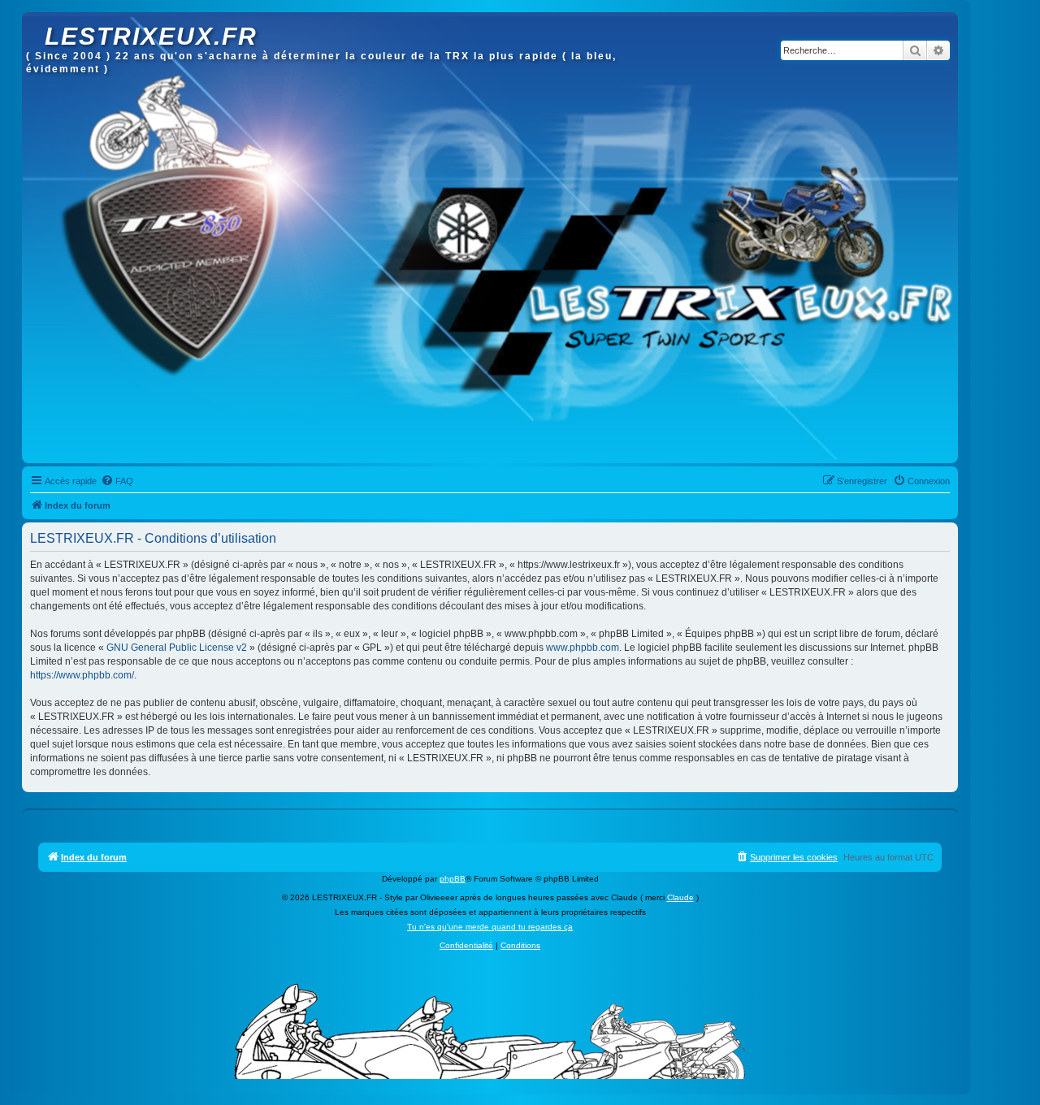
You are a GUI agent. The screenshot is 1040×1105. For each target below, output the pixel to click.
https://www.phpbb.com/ (82, 675)
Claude (680, 897)
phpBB (453, 878)
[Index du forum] (35, 20)
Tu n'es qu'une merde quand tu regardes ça (490, 926)
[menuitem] (117, 481)
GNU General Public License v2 (176, 647)
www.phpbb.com (582, 647)
